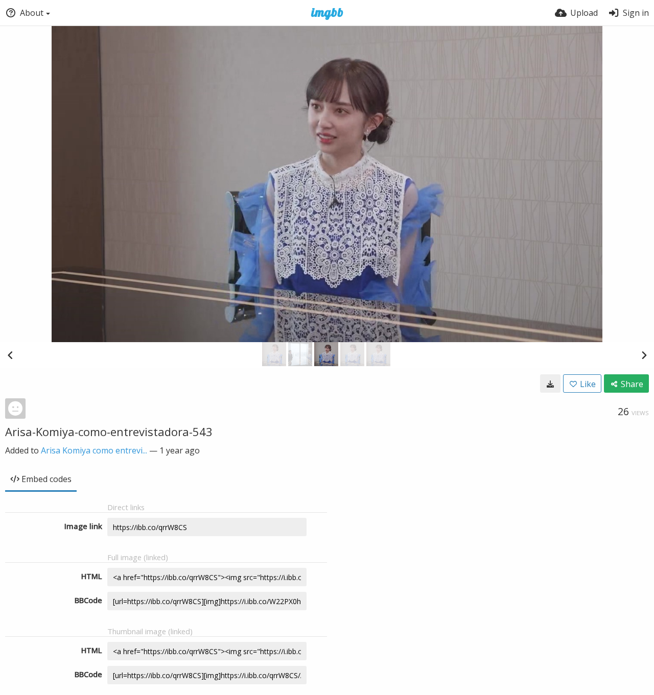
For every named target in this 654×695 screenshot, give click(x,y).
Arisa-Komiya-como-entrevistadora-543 (109, 431)
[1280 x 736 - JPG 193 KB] (550, 383)
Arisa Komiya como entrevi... (94, 450)
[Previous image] (10, 355)
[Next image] (644, 355)
